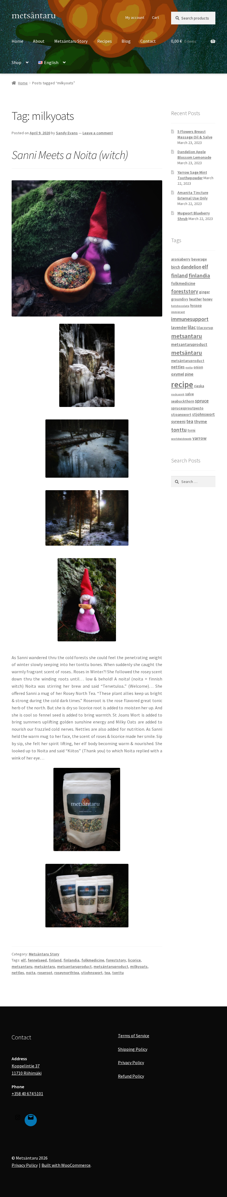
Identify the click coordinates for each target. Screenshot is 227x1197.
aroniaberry (180, 259)
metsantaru (22, 966)
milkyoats (139, 966)
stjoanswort (181, 414)
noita (30, 972)
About (39, 41)
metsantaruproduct (74, 966)
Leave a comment (97, 132)
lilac (192, 327)
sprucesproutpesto (187, 408)
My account (134, 17)
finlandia (71, 960)
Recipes (104, 41)
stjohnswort (91, 972)
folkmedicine (92, 960)
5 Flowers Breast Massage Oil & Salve (194, 134)
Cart (155, 17)
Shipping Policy (132, 1049)
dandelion (191, 267)
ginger (204, 292)
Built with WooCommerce (66, 1165)
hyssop (196, 305)
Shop (16, 62)
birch (175, 267)
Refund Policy (131, 1076)
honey (208, 299)
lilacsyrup (205, 327)
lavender (179, 327)
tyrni (191, 430)
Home (17, 41)
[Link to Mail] (30, 1118)
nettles (18, 972)
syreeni (178, 421)
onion (198, 367)
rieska (199, 386)
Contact (148, 41)
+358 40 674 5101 (27, 1093)
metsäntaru (44, 966)
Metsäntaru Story (70, 41)
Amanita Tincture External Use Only (192, 195)
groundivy (179, 299)
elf (23, 960)
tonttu (118, 972)
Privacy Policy (131, 1062)
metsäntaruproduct (111, 966)
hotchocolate (180, 306)
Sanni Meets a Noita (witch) (70, 155)
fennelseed (37, 960)
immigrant (178, 312)
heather (195, 299)
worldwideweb (181, 439)
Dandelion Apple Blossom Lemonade (194, 154)
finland (55, 960)
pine (189, 374)
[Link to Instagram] (17, 1118)
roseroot (44, 972)
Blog (126, 41)
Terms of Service (133, 1035)
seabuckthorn (182, 401)
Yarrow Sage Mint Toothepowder (192, 175)
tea (107, 972)
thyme (200, 421)
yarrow (199, 438)
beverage (199, 259)
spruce (202, 401)
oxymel (177, 374)
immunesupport (189, 319)
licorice (134, 960)
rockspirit (177, 394)
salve (189, 394)
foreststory (116, 960)
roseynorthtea (66, 972)
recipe (182, 384)
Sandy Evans (67, 132)
